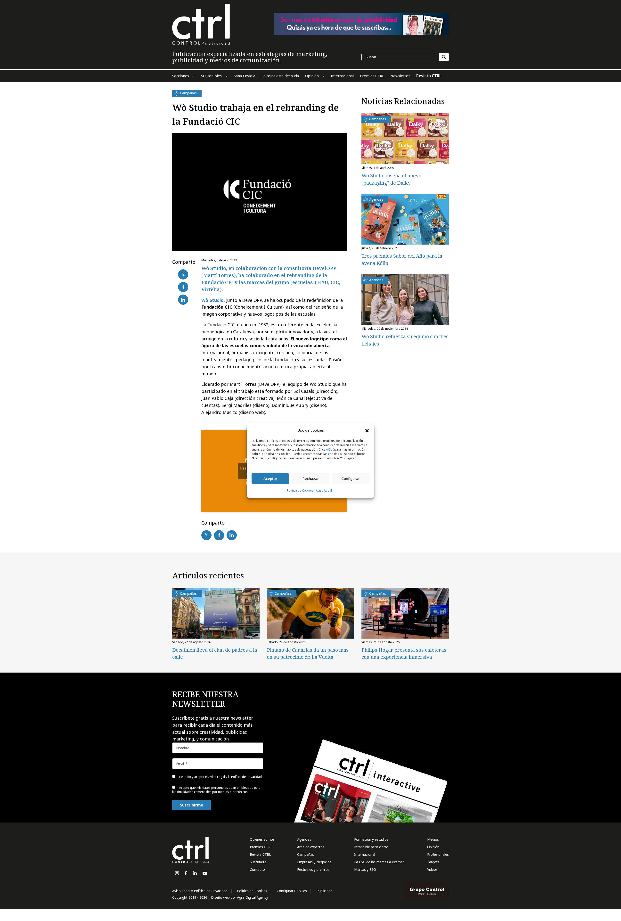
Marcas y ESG (365, 869)
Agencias (304, 839)
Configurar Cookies (292, 890)
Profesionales (438, 854)
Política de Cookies (300, 490)
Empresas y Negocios (314, 862)
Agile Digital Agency (252, 897)
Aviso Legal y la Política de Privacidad (235, 776)
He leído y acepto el (220, 776)
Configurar (350, 478)
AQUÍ (330, 449)
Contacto (257, 869)
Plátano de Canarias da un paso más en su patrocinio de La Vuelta (308, 653)
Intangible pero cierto (371, 847)
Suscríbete (258, 862)
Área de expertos (310, 847)
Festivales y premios (313, 869)
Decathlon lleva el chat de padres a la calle (214, 653)
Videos (432, 869)
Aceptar (270, 478)
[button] (367, 430)
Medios (433, 839)
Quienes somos (262, 839)
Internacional (364, 854)
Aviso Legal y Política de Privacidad (199, 890)
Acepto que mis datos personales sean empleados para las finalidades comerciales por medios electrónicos (216, 789)
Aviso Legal (324, 490)
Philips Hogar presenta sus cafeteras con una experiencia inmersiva (403, 653)
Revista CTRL (260, 854)
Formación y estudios (371, 839)
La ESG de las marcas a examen (379, 862)
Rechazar (310, 478)
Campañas (305, 854)
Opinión (433, 847)
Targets (433, 862)
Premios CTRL (261, 847)
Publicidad (324, 890)
